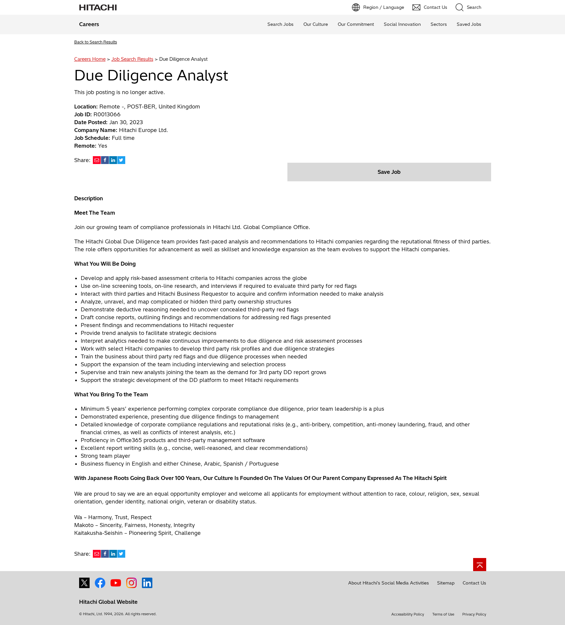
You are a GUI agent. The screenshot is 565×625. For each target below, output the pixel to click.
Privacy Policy (474, 614)
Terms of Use (443, 614)
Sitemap (445, 582)
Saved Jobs (469, 24)
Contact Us (474, 582)
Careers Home (90, 59)
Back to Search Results (95, 42)
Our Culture (315, 24)
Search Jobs (280, 24)
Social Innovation (402, 24)
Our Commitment (356, 24)
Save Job (389, 172)
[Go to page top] (479, 564)
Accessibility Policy (407, 614)
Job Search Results (132, 59)
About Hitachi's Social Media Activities (388, 582)
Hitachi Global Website (108, 602)
